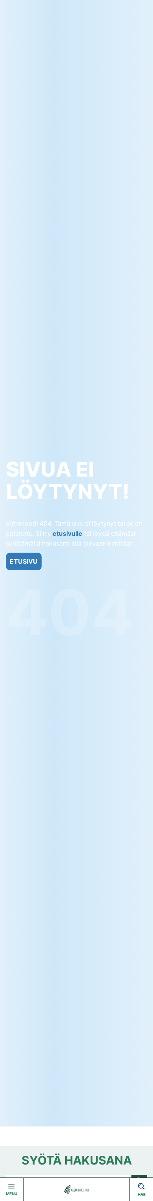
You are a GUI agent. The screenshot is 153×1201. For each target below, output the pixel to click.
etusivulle (67, 533)
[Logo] (76, 1189)
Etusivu (24, 561)
